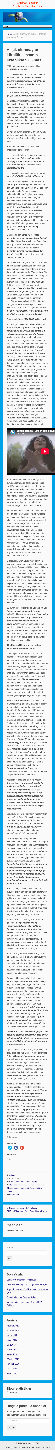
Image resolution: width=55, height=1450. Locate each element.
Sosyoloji (34, 1182)
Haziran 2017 (13, 1330)
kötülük (39, 1188)
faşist (27, 1188)
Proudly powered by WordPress (20, 1447)
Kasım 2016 (12, 1354)
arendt (16, 1188)
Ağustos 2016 (13, 1359)
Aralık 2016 (12, 1350)
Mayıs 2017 (12, 1335)
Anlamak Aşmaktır (27, 2)
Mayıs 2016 (12, 1369)
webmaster (13, 1175)
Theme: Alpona (43, 1447)
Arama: (10, 1247)
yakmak (10, 1191)
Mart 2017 (11, 1345)
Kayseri (32, 1188)
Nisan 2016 (12, 1373)
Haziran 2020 (13, 1326)
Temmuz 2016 (13, 1364)
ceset (22, 1188)
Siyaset (27, 1182)
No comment (14, 1194)
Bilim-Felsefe (14, 1182)
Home (9, 34)
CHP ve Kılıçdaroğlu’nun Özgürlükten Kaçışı (27, 1284)
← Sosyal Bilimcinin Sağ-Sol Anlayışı (24, 1208)
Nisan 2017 (12, 1340)
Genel (22, 1182)
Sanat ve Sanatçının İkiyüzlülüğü (21, 1280)
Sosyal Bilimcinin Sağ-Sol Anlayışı (22, 1297)
